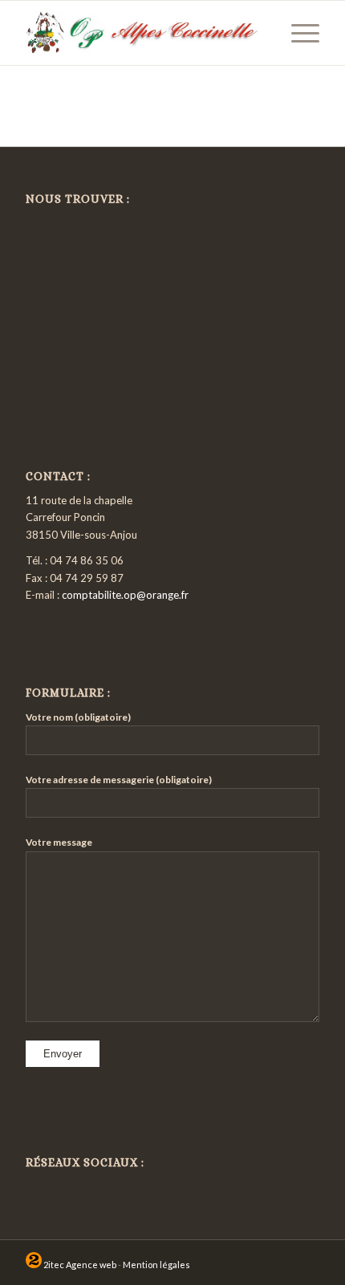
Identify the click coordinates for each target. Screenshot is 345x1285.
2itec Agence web (79, 1264)
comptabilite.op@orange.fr (125, 594)
